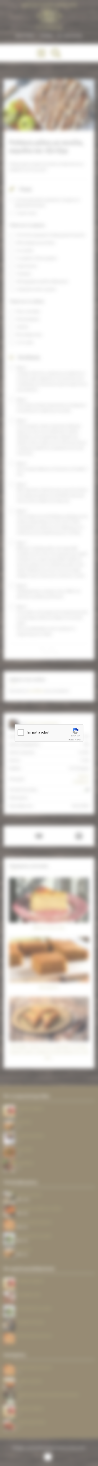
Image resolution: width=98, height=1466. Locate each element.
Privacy (71, 740)
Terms (78, 740)
